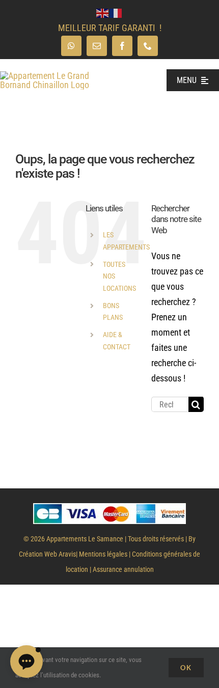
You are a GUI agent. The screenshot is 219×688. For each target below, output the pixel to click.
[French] (116, 12)
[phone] (148, 46)
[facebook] (122, 46)
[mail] (97, 46)
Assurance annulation (123, 569)
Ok (186, 668)
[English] (103, 12)
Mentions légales (103, 554)
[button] (26, 661)
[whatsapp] (71, 46)
